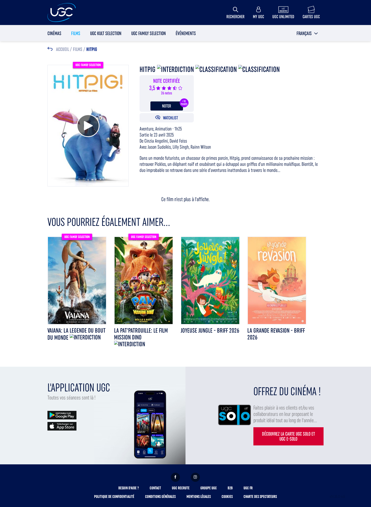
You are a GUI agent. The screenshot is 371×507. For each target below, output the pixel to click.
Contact (155, 488)
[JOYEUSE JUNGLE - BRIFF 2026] (210, 280)
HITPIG (91, 49)
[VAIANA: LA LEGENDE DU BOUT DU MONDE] (77, 280)
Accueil (62, 49)
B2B (230, 488)
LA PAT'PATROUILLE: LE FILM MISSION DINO (141, 334)
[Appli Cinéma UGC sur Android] (61, 414)
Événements (186, 33)
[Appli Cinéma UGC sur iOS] (61, 425)
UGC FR (248, 488)
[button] (307, 33)
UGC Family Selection (148, 33)
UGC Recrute (181, 488)
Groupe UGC (208, 488)
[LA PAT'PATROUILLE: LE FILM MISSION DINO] (144, 280)
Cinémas (54, 33)
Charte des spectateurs (260, 496)
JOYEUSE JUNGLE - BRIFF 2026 (210, 330)
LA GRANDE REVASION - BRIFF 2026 (276, 334)
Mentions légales (199, 496)
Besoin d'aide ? (128, 488)
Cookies (227, 496)
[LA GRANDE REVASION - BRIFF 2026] (277, 280)
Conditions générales (160, 496)
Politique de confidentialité (114, 496)
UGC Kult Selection (105, 33)
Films (75, 33)
